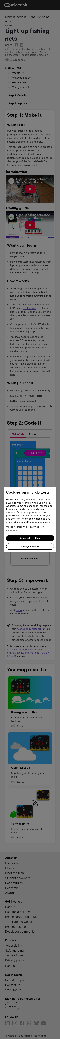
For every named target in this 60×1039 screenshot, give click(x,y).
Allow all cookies (30, 538)
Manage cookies (30, 546)
